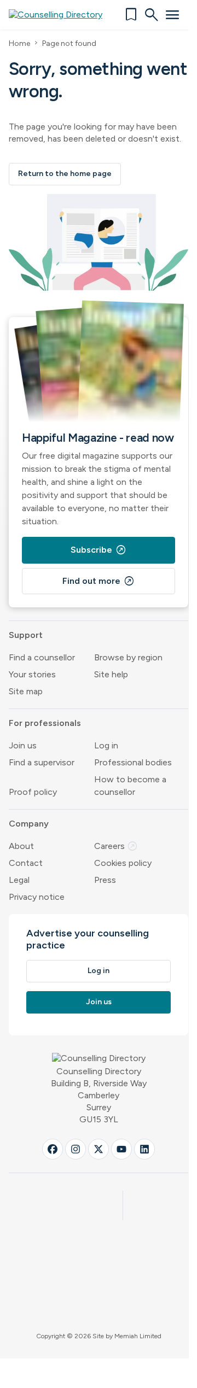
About (21, 846)
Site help (111, 674)
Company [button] (29, 823)
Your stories (32, 674)
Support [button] (26, 635)
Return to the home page (65, 173)
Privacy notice (37, 897)
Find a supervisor (41, 762)
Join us (23, 745)
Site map (26, 691)
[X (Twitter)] (98, 1149)
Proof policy (33, 792)
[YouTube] (121, 1149)
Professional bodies (133, 762)
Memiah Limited (137, 1336)
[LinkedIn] (144, 1149)
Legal (19, 880)
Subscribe (98, 550)
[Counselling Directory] (62, 14)
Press (105, 880)
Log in (106, 745)
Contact (26, 863)
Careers (116, 846)
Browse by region (128, 657)
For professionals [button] (45, 723)
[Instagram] (75, 1149)
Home (19, 43)
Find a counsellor (42, 657)
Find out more (98, 581)
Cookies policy (123, 863)
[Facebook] (52, 1149)
